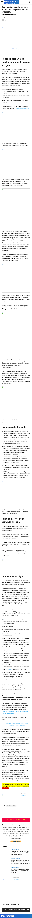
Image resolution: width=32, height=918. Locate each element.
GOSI (10, 669)
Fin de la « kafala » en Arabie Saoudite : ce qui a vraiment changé (20, 870)
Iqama (14, 14)
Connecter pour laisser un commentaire (16, 909)
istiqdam (9, 805)
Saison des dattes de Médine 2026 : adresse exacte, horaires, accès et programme (20, 862)
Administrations (6, 14)
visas (14, 805)
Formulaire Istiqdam (9, 620)
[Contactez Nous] (28, 916)
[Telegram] (25, 2)
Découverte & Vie (15, 858)
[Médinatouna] (3, 20)
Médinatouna (9, 20)
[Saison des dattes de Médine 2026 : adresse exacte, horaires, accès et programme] (6, 861)
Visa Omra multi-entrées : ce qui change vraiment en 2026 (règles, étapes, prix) (20, 853)
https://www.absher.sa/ (22, 108)
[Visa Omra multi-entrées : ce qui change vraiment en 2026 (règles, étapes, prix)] (6, 852)
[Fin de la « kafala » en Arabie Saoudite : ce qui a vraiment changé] (6, 870)
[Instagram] (23, 2)
